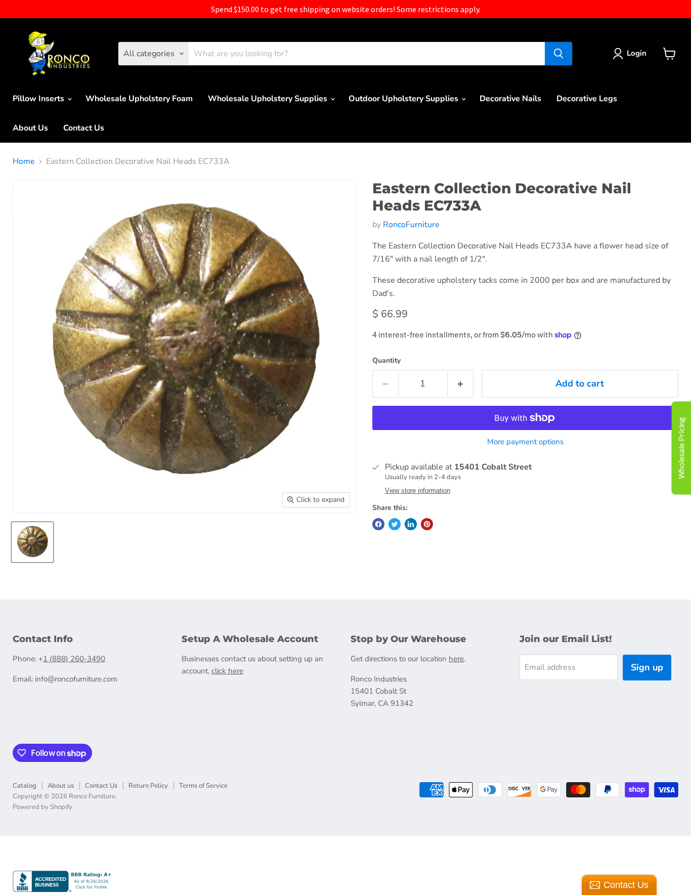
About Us (30, 128)
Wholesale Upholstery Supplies (268, 98)
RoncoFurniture (411, 224)
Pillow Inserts (39, 98)
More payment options (525, 442)
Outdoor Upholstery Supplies (404, 98)
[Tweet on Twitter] (394, 524)
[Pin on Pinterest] (427, 524)
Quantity (386, 361)
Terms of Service (203, 785)
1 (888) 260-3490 (74, 659)
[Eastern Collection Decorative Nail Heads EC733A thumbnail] (32, 542)
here (456, 659)
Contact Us (83, 128)
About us (61, 785)
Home (24, 161)
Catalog (24, 785)
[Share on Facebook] (378, 524)
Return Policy (148, 785)
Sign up (647, 667)
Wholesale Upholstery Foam (139, 98)
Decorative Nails (510, 98)
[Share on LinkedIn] (411, 524)
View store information (417, 490)
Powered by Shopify (42, 807)
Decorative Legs (586, 98)
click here (227, 671)
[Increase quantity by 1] (460, 384)
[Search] (558, 53)
